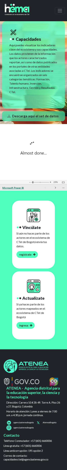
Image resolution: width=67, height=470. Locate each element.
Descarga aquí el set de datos (35, 116)
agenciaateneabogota (23, 422)
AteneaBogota (49, 422)
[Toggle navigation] (60, 10)
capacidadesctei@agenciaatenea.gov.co (26, 459)
